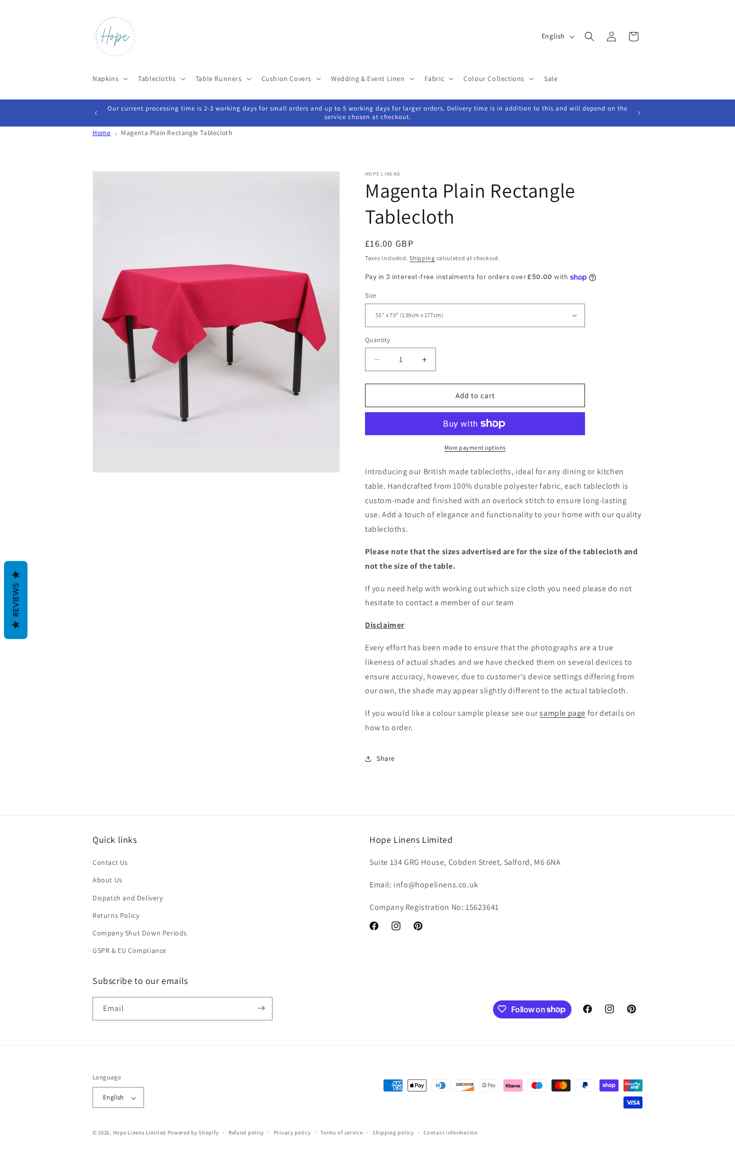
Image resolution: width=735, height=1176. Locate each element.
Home (101, 132)
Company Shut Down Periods (139, 932)
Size (370, 295)
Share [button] (385, 758)
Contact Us (110, 862)
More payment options (475, 447)
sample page (563, 713)
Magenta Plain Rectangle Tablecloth (176, 132)
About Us (107, 880)
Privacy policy (292, 1132)
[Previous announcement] (96, 113)
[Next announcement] (639, 113)
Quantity (377, 340)
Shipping (422, 258)
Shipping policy (393, 1132)
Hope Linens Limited (139, 1132)
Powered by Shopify (193, 1132)
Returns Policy (115, 915)
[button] (109, 78)
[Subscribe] (261, 1008)
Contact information (451, 1132)
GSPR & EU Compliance (129, 950)
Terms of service (341, 1132)
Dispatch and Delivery (127, 897)
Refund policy (246, 1132)
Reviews (16, 600)
